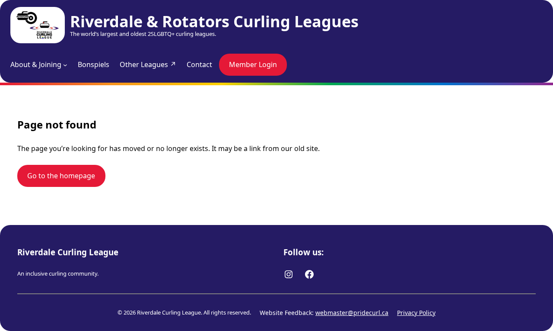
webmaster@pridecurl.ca (351, 313)
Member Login (253, 64)
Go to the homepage (61, 175)
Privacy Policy (416, 313)
